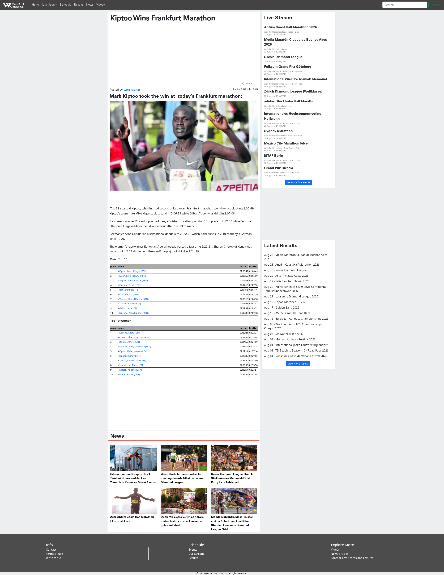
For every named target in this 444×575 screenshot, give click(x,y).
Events (193, 549)
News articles (339, 554)
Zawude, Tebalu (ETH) (130, 285)
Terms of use (54, 554)
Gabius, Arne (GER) (128, 308)
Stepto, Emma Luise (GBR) (132, 360)
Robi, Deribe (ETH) (128, 289)
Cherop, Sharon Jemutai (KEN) (134, 337)
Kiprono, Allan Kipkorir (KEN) (134, 312)
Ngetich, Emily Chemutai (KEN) (135, 346)
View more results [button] (298, 363)
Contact (51, 549)
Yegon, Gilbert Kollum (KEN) (133, 280)
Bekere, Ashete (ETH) (129, 341)
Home (36, 4)
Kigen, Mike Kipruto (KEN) (132, 275)
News (89, 4)
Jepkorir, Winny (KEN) (130, 355)
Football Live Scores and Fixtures (352, 558)
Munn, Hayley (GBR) (129, 374)
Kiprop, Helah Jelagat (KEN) (133, 351)
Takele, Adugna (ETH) (130, 303)
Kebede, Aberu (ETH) (129, 332)
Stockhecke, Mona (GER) (131, 365)
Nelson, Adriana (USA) (130, 369)
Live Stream (49, 4)
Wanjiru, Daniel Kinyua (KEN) (134, 299)
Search (435, 5)
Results (78, 4)
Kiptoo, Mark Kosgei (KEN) (132, 271)
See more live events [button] (298, 182)
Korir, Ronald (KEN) (129, 294)
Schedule (65, 4)
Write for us (54, 558)
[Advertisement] (183, 49)
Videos (100, 4)
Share (249, 83)
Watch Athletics (132, 89)
